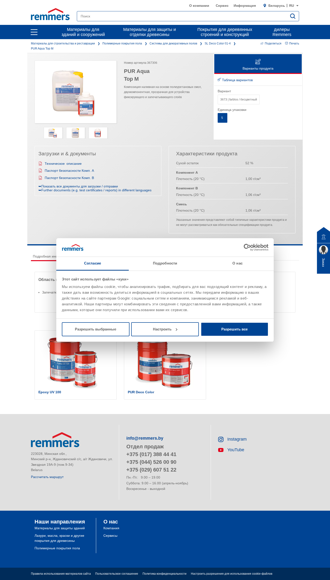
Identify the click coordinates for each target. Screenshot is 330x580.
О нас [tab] (237, 263)
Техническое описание (63, 163)
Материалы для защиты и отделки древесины (149, 32)
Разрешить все (234, 329)
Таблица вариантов (237, 80)
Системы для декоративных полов (173, 43)
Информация (245, 5)
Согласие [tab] (92, 263)
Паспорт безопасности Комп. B (69, 178)
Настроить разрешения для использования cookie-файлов (231, 573)
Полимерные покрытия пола (122, 43)
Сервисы (110, 535)
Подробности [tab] (165, 263)
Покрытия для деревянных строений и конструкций (224, 32)
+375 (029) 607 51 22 (151, 470)
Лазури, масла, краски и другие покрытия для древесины (59, 538)
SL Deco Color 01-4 (218, 43)
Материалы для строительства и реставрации (63, 43)
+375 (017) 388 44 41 (151, 454)
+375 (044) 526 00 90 (151, 462)
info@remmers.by (144, 438)
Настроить (162, 329)
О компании (199, 5)
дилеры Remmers (282, 32)
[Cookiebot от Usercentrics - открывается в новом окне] (247, 247)
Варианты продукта (258, 68)
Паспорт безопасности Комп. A (69, 170)
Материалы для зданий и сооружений (83, 32)
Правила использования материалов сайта (61, 573)
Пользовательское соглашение (116, 573)
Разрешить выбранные (95, 329)
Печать (294, 43)
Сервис (222, 5)
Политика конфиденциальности (165, 573)
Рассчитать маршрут (47, 477)
